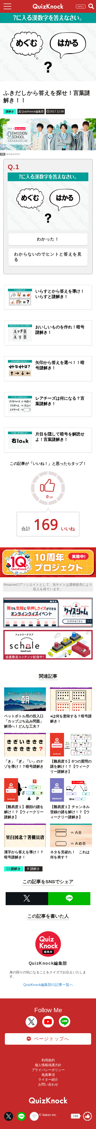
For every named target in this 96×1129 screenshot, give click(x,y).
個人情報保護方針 (48, 1065)
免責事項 (48, 1075)
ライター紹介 (48, 1079)
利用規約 (48, 1060)
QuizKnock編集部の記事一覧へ (48, 985)
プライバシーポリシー (48, 1070)
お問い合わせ (48, 1084)
